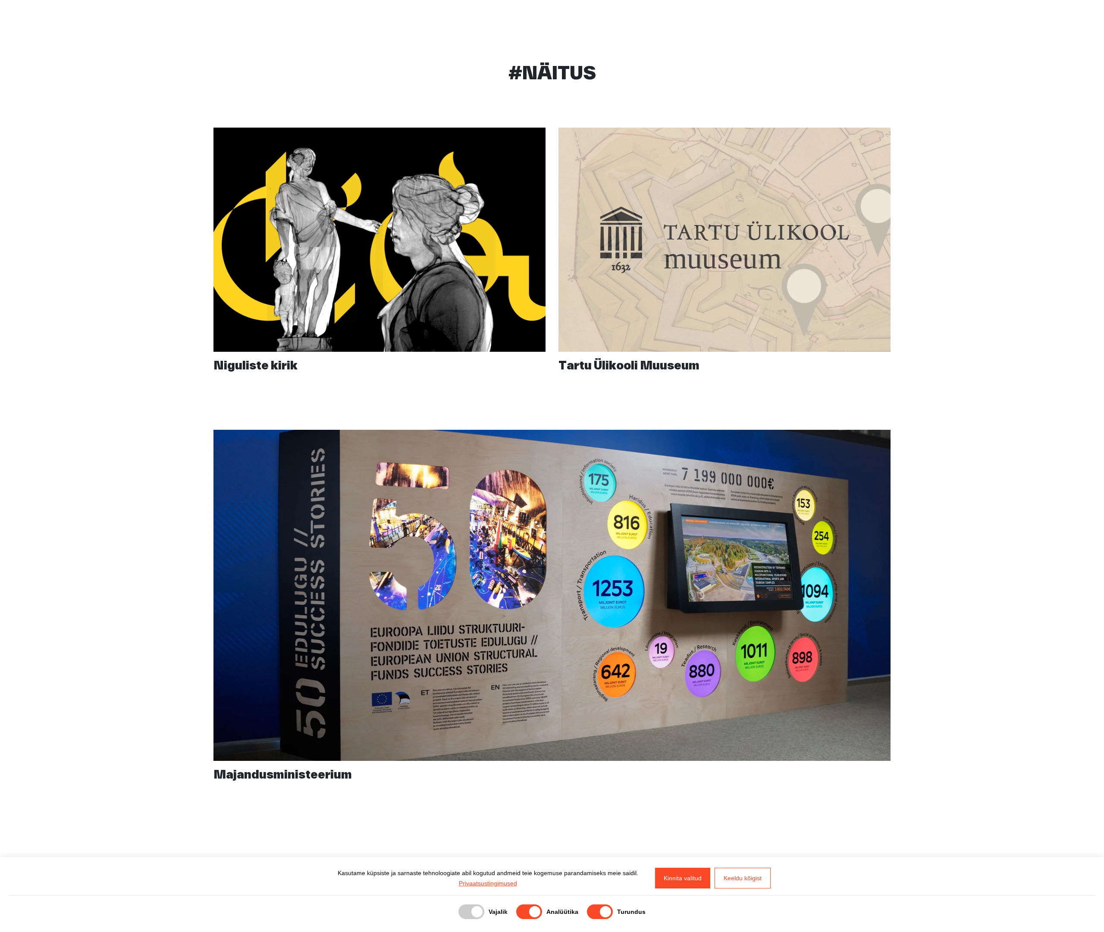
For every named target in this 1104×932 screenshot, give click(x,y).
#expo (417, 336)
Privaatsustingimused (488, 883)
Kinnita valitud (683, 878)
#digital (773, 336)
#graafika (465, 336)
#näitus (515, 336)
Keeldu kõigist (743, 878)
